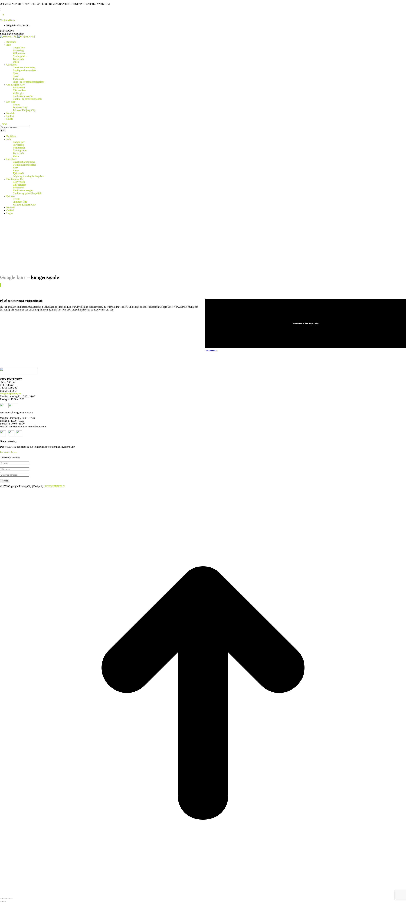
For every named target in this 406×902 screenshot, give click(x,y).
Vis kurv (4, 20)
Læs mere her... (8, 452)
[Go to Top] (203, 894)
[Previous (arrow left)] (1, 901)
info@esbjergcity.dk (10, 393)
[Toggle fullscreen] (7, 898)
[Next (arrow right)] (4, 901)
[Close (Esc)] (1, 898)
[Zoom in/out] (11, 898)
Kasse (12, 20)
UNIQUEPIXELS (55, 486)
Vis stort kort (211, 350)
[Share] (4, 898)
